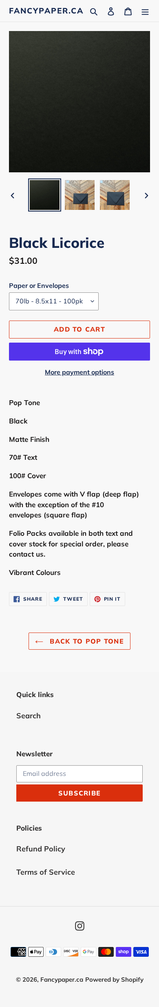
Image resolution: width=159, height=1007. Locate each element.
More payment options (79, 372)
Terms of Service (45, 872)
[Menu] (145, 10)
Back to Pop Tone (85, 641)
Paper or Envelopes (39, 285)
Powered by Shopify (114, 979)
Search (28, 715)
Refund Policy (40, 848)
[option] (44, 195)
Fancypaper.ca (46, 11)
